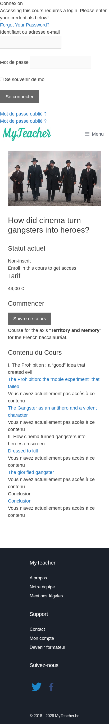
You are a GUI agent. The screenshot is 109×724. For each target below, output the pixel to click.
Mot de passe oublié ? (23, 114)
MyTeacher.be (67, 715)
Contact (37, 629)
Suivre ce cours (29, 318)
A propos (38, 577)
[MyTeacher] (27, 134)
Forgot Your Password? (24, 25)
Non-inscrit (19, 261)
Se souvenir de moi (24, 79)
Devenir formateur (47, 647)
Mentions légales (46, 595)
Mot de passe (14, 62)
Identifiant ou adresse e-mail (30, 32)
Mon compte (42, 638)
